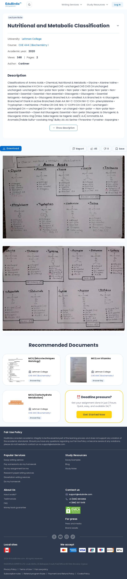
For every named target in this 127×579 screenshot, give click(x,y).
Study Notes (71, 468)
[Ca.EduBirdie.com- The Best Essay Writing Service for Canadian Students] (7, 551)
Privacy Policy (10, 569)
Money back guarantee (15, 507)
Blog (67, 464)
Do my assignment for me (16, 468)
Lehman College (32, 39)
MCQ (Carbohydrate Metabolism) (40, 396)
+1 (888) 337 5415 (77, 502)
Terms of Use (26, 569)
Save (121, 148)
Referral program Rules (34, 573)
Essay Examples (73, 460)
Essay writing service (13, 460)
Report (80, 148)
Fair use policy (41, 569)
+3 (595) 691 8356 (77, 499)
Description (17, 75)
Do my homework (12, 481)
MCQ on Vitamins (101, 358)
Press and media (73, 523)
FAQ (5, 503)
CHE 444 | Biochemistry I (33, 45)
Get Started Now (94, 414)
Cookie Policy (83, 573)
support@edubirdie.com (53, 444)
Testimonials (10, 499)
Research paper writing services (19, 473)
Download (13, 148)
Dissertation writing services (17, 477)
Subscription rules (12, 573)
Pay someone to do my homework (20, 464)
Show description (65, 127)
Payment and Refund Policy (61, 573)
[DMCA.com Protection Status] (94, 510)
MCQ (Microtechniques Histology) (41, 360)
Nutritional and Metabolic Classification (59, 25)
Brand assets (71, 528)
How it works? (10, 494)
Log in (117, 4)
